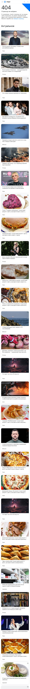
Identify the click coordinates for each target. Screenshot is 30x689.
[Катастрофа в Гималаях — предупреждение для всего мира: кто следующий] (15, 65)
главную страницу (18, 18)
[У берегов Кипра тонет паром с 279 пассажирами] (15, 322)
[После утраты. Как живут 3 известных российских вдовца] (15, 41)
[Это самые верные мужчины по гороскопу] (15, 88)
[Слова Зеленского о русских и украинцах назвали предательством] (15, 439)
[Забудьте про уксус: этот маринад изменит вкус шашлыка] (15, 158)
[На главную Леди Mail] (8, 2)
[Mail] (5, 2)
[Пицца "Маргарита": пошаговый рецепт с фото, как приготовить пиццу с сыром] (15, 463)
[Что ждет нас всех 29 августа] (15, 509)
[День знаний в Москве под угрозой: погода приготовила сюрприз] (15, 252)
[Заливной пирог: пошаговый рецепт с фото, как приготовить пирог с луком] (15, 229)
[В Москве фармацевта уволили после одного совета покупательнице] (15, 580)
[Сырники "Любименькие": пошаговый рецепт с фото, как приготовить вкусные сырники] (15, 416)
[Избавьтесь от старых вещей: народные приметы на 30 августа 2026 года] (15, 603)
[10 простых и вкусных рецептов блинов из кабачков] (15, 673)
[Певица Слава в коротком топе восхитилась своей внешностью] (15, 626)
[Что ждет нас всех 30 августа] (15, 369)
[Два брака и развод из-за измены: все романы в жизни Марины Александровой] (15, 112)
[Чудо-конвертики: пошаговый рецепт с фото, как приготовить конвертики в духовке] (15, 556)
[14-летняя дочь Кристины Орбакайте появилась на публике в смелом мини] (15, 182)
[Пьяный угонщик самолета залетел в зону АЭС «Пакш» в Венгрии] (15, 135)
